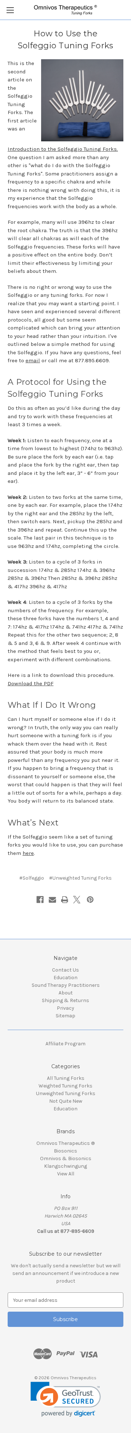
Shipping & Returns (65, 1000)
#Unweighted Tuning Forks (80, 878)
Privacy (65, 1008)
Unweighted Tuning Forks (65, 1093)
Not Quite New (65, 1101)
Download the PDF (30, 683)
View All (65, 1174)
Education (65, 977)
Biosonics (65, 1151)
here (28, 853)
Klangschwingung (65, 1166)
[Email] (52, 900)
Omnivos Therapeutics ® (65, 1143)
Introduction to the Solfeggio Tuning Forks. (63, 149)
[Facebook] (40, 900)
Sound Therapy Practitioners (66, 985)
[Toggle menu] (10, 10)
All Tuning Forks (65, 1078)
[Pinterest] (90, 900)
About (66, 993)
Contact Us (65, 970)
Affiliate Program (65, 1044)
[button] (65, 1399)
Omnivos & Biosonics (65, 1158)
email (32, 360)
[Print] (64, 900)
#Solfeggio (31, 878)
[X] (76, 900)
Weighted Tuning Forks (65, 1086)
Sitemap (65, 1016)
